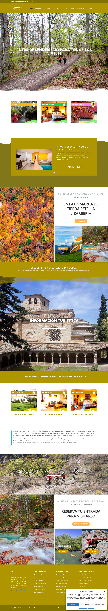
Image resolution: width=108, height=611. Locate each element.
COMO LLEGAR (39, 8)
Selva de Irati (82, 575)
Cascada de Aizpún (61, 589)
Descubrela (81, 221)
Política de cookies (83, 608)
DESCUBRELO (54, 477)
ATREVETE (63, 248)
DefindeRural (23, 591)
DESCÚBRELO (91, 248)
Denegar (86, 604)
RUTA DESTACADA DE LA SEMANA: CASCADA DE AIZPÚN (73, 149)
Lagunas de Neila (83, 583)
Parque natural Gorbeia (85, 578)
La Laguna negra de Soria (85, 580)
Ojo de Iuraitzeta (38, 586)
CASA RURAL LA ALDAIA (84, 414)
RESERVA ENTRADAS (81, 523)
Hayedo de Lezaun (61, 586)
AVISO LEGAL (91, 608)
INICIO (31, 8)
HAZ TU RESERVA (92, 551)
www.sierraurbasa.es (27, 608)
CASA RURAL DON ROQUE (24, 414)
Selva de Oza (82, 586)
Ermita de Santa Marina (40, 583)
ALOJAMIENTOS (56, 8)
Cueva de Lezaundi (39, 578)
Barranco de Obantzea (62, 575)
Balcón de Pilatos (38, 580)
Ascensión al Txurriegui (62, 580)
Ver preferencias (99, 604)
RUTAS (48, 8)
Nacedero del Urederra (40, 592)
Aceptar (73, 604)
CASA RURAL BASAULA (54, 414)
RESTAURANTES (69, 8)
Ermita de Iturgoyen (61, 583)
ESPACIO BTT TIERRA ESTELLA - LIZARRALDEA (54, 471)
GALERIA (91, 8)
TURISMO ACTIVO (82, 8)
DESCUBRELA (54, 327)
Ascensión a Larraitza (62, 592)
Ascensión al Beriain (61, 578)
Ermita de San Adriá (39, 589)
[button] (105, 591)
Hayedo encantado (39, 575)
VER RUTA (73, 162)
